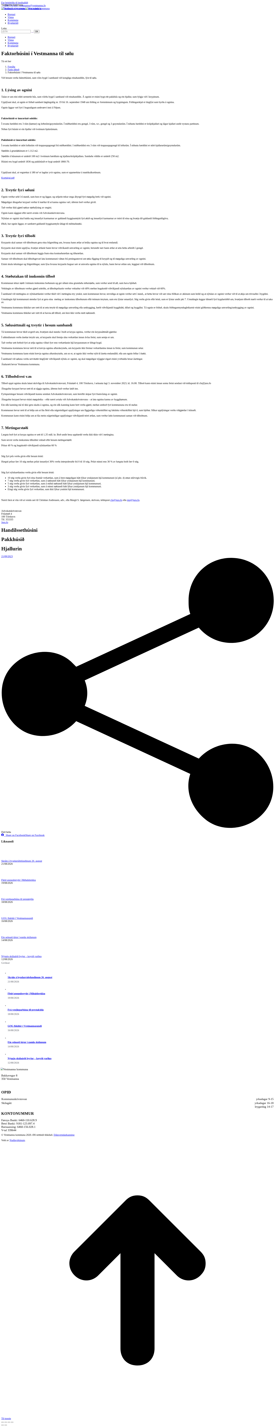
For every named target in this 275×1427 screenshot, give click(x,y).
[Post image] (10, 858)
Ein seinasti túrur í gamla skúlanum (18, 937)
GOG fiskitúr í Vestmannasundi (17, 918)
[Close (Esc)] (2, 1422)
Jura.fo (4, 522)
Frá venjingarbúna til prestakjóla (17, 899)
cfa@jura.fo (116, 500)
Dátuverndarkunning (64, 1135)
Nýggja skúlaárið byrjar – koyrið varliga (21, 956)
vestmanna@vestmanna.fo (32, 5)
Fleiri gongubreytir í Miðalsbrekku (18, 880)
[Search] (32, 31)
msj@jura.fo (133, 500)
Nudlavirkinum (17, 1140)
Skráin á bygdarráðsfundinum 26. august (21, 861)
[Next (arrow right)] (5, 1425)
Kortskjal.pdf (7, 177)
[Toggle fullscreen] (9, 1422)
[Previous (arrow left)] (2, 1425)
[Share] (5, 1422)
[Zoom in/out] (12, 1422)
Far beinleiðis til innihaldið (14, 2)
